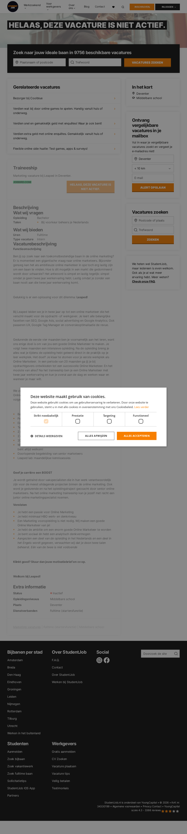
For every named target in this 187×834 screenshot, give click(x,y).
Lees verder (141, 407)
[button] (46, 436)
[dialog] (93, 417)
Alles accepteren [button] (137, 435)
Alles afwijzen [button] (96, 435)
